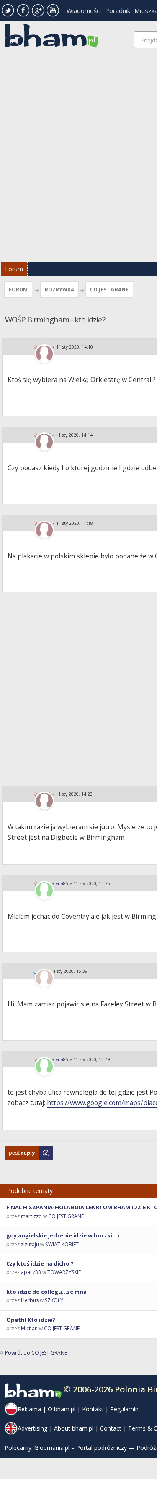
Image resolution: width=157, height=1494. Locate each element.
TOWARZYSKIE (64, 1272)
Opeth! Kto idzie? (30, 1320)
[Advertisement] (78, 157)
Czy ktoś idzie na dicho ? (40, 1263)
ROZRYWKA (59, 289)
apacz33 (31, 1272)
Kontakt (92, 1409)
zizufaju (30, 1244)
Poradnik (117, 10)
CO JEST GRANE (109, 289)
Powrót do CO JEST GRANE (36, 1352)
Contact (110, 1428)
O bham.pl (61, 1409)
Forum (14, 269)
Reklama (29, 1409)
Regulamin (124, 1409)
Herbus (30, 1300)
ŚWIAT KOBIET (62, 1244)
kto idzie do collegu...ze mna (46, 1291)
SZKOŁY (54, 1300)
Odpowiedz (19, 1150)
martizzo (31, 1216)
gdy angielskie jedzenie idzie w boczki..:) (62, 1235)
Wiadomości (84, 10)
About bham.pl (73, 1428)
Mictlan (29, 1328)
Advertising (32, 1428)
